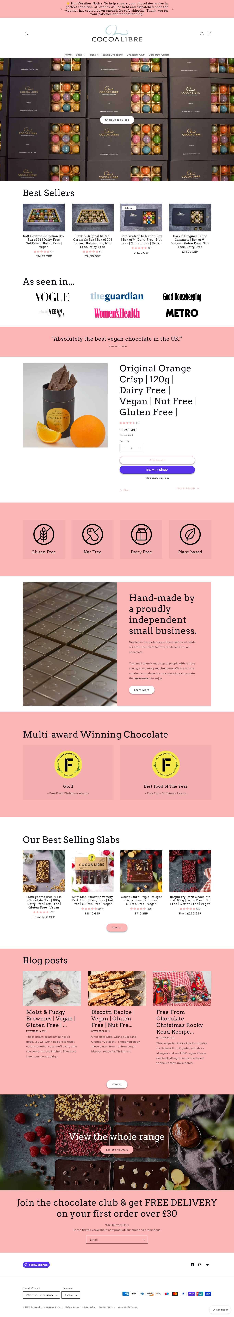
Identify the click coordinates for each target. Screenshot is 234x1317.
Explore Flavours (117, 1149)
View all (117, 927)
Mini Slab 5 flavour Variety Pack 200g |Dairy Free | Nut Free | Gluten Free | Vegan (92, 900)
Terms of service (107, 1307)
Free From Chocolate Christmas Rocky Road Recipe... (179, 1022)
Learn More (141, 689)
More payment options (157, 478)
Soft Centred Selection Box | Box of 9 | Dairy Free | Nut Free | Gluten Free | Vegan (141, 239)
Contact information (128, 1307)
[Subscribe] (144, 1240)
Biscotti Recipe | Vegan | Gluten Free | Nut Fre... (113, 1018)
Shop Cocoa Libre (117, 119)
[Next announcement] (173, 9)
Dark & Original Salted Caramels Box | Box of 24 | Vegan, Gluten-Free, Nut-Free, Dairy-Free (92, 241)
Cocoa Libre (37, 1307)
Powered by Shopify (53, 1307)
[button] (26, 33)
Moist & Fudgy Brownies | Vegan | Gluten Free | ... (51, 1018)
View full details (186, 488)
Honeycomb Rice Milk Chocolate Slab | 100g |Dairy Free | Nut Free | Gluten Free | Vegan (44, 902)
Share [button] (127, 490)
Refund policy (72, 1307)
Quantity (124, 441)
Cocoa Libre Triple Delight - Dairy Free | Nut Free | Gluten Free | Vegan (141, 900)
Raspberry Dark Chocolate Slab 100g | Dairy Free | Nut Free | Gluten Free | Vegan (190, 900)
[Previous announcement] (61, 9)
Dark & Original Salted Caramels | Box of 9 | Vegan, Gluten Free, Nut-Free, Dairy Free (190, 241)
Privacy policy (89, 1307)
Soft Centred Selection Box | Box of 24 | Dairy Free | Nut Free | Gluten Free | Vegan (43, 241)
